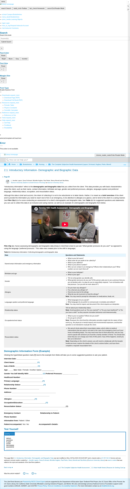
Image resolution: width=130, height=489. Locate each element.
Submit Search (6, 42)
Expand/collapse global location (125, 163)
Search (7, 160)
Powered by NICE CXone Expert (34, 481)
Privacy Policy (42, 486)
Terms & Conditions (54, 486)
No (35, 473)
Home (13, 164)
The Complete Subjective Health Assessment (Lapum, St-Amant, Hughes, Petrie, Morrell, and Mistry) (85, 164)
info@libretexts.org (107, 486)
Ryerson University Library (55, 182)
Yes (27, 473)
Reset (3, 55)
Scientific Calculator (11, 110)
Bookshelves (27, 164)
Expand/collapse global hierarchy (6, 164)
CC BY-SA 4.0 (106, 458)
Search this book (5, 35)
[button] (7, 125)
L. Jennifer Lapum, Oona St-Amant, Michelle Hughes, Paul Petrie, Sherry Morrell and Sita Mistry (57, 460)
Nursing (42, 164)
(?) (38, 362)
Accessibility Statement (69, 486)
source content (112, 460)
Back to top (7, 467)
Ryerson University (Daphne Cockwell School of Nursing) (28, 182)
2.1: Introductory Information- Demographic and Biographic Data (33, 458)
